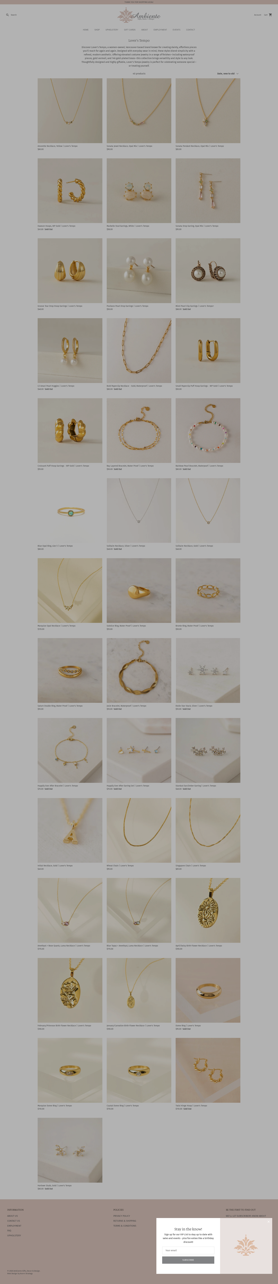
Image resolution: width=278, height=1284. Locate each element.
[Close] (268, 1221)
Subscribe (188, 1260)
